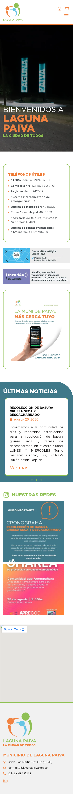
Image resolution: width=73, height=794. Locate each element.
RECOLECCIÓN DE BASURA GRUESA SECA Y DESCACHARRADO (31, 411)
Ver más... (21, 467)
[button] (66, 15)
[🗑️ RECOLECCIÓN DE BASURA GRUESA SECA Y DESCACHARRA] (33, 531)
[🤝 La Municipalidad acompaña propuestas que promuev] (33, 594)
